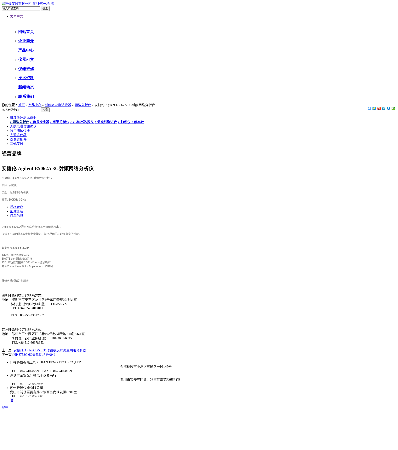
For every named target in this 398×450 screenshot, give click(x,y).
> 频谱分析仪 (59, 122)
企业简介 (26, 41)
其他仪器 (16, 143)
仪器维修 (26, 69)
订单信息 (16, 215)
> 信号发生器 (39, 122)
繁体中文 (16, 16)
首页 (21, 105)
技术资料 (26, 78)
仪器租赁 (26, 59)
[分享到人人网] (388, 108)
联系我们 (26, 96)
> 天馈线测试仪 (106, 122)
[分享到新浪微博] (379, 108)
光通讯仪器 (18, 135)
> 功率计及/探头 (82, 122)
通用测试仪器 (20, 130)
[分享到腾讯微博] (384, 108)
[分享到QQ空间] (374, 108)
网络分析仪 (83, 105)
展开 (5, 407)
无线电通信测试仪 (23, 126)
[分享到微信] (393, 108)
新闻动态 (26, 87)
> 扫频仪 (124, 122)
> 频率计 (137, 122)
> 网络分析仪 (19, 122)
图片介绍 (16, 211)
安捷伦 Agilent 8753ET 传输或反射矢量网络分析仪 (49, 350)
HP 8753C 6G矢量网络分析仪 (34, 354)
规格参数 (16, 207)
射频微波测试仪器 (58, 105)
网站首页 (26, 31)
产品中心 (26, 50)
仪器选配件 (18, 139)
